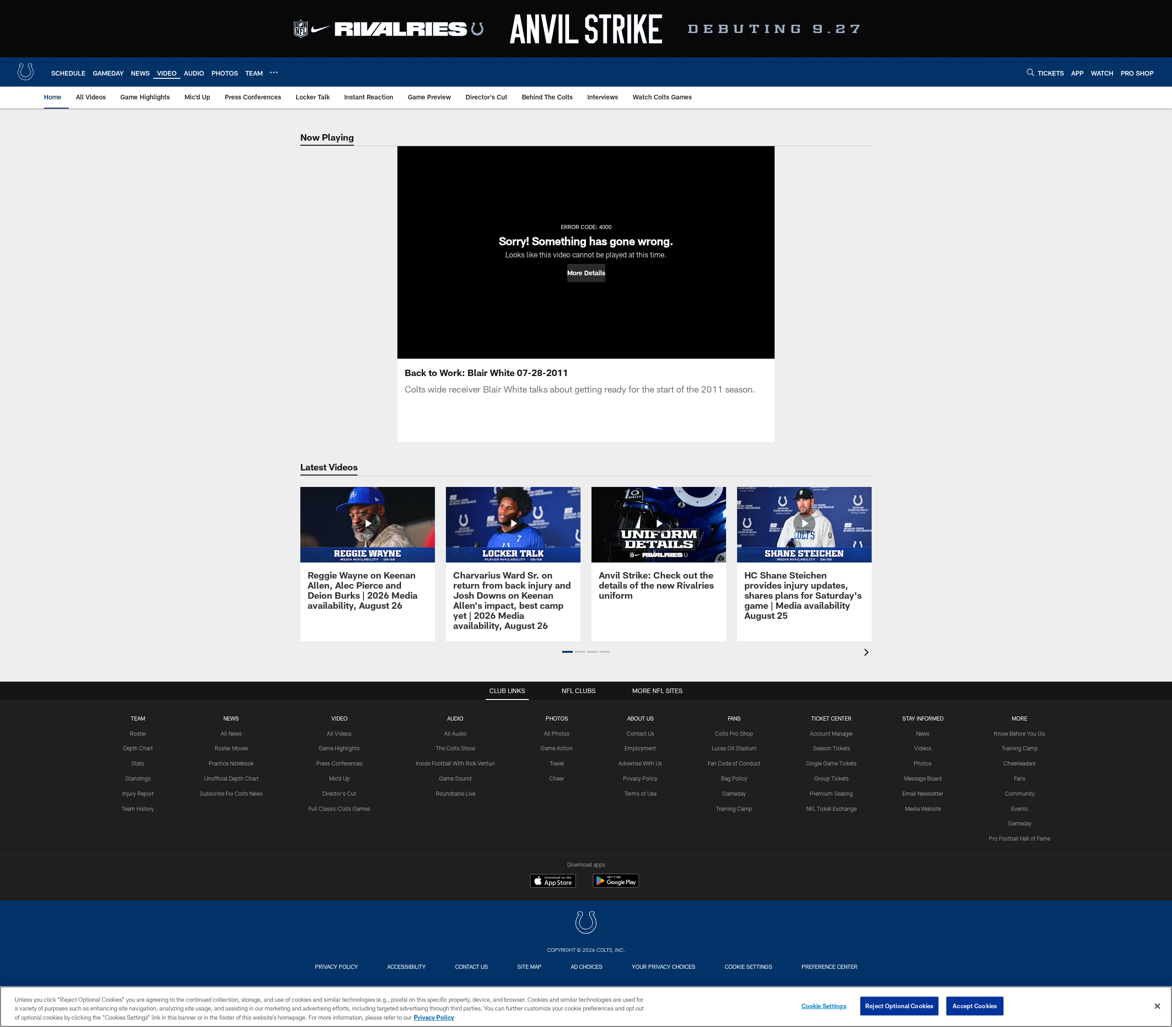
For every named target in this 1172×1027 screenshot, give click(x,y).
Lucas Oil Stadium (734, 748)
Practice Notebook (231, 763)
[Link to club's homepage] (26, 72)
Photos (557, 718)
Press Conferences (339, 763)
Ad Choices (586, 966)
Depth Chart (138, 748)
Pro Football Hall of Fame (1019, 838)
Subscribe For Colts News (231, 793)
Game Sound (455, 778)
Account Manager (831, 733)
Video (339, 718)
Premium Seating (831, 793)
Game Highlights (339, 748)
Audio (455, 718)
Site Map (529, 966)
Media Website (923, 808)
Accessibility (406, 966)
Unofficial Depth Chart (231, 778)
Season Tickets (831, 748)
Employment (640, 748)
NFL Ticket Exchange (831, 808)
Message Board (923, 778)
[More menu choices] (273, 72)
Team (138, 718)
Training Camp (734, 808)
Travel (557, 763)
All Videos (339, 733)
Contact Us (640, 733)
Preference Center (829, 966)
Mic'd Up (339, 778)
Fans (1020, 778)
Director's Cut (339, 793)
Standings (138, 778)
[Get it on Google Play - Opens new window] (616, 885)
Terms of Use (640, 793)
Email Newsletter (922, 793)
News (231, 718)
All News (231, 733)
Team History (138, 808)
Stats (137, 763)
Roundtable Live (455, 793)
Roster (138, 733)
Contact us (471, 966)
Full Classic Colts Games (339, 808)
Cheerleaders (1020, 763)
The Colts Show (455, 748)
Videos (922, 748)
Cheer (556, 778)
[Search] (1030, 72)
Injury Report (138, 793)
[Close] (1157, 1006)
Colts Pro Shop (734, 733)
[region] (586, 1006)
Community (1020, 793)
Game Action (557, 748)
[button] (586, 273)
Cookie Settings (748, 966)
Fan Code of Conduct (734, 763)
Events (1019, 808)
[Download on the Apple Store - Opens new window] (553, 882)
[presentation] (868, 653)
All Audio (455, 733)
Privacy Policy (640, 778)
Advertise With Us (640, 763)
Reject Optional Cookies (899, 1005)
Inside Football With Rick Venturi (455, 763)
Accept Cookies (975, 1005)
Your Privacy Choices (663, 966)
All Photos (557, 733)
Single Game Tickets (831, 763)
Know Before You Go (1019, 733)
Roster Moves (231, 748)
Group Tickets (831, 778)
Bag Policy (734, 778)
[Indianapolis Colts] (586, 924)
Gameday (734, 793)
